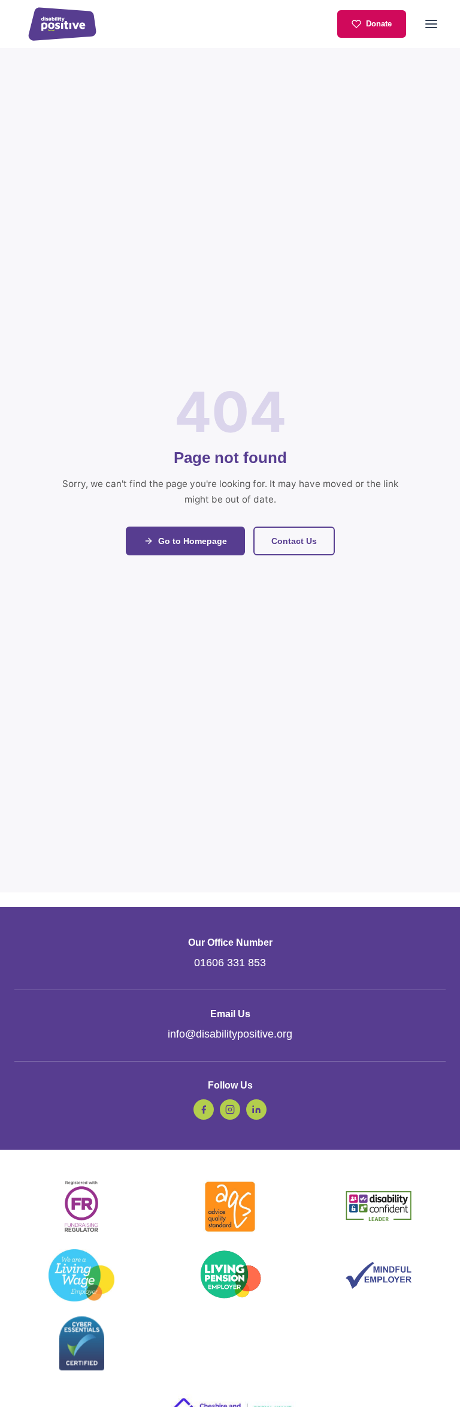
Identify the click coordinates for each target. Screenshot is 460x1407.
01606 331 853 (230, 963)
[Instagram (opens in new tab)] (230, 1109)
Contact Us (294, 541)
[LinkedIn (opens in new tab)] (256, 1109)
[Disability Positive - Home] (62, 24)
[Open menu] (431, 24)
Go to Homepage (192, 541)
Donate (379, 23)
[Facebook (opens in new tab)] (203, 1109)
